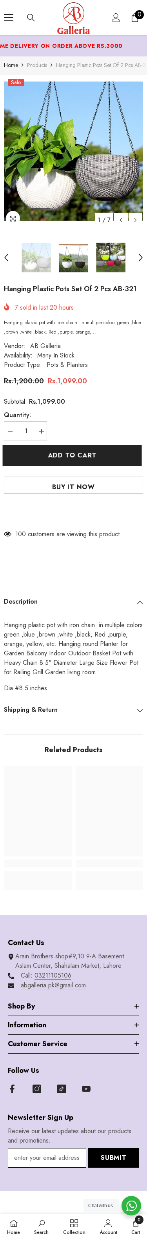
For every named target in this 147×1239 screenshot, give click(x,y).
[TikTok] (61, 1088)
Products (37, 65)
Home (11, 65)
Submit (114, 1157)
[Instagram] (36, 1088)
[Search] (31, 17)
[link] (38, 863)
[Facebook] (12, 1088)
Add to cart (73, 455)
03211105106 (52, 975)
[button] (121, 220)
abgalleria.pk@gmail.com (53, 985)
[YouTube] (86, 1088)
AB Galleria (45, 345)
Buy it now (73, 487)
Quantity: (17, 414)
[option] (73, 151)
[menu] (8, 17)
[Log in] (116, 17)
